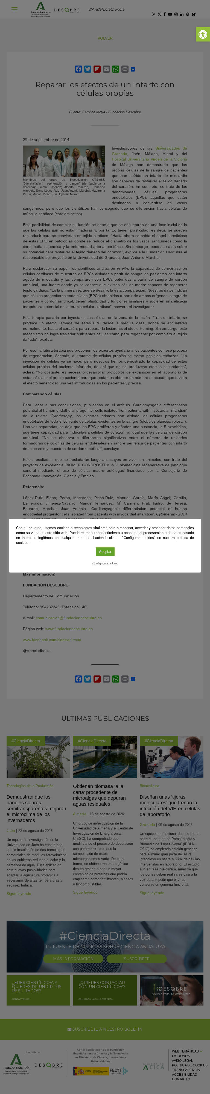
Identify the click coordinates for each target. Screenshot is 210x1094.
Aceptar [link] (105, 552)
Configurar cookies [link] (105, 563)
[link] (203, 34)
